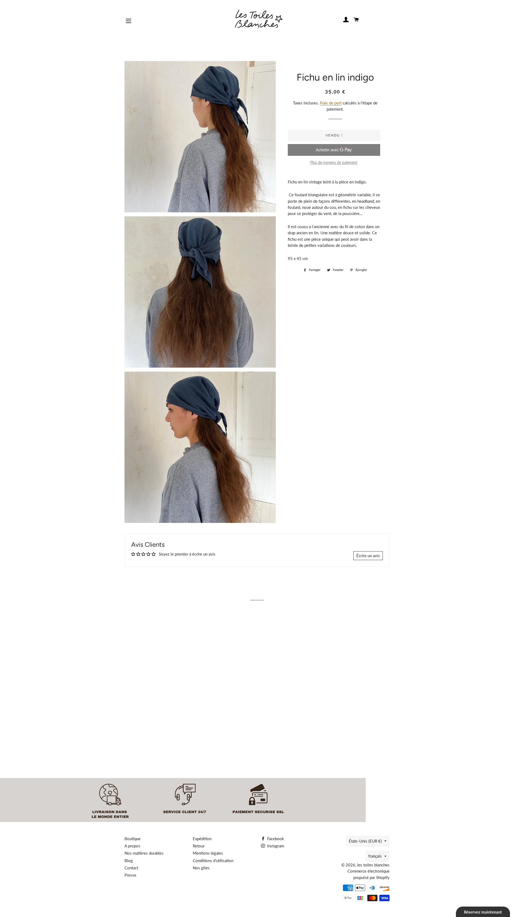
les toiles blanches (373, 864)
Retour (199, 845)
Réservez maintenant (483, 912)
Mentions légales (208, 853)
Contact (131, 867)
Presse (130, 875)
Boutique (132, 838)
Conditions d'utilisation (213, 860)
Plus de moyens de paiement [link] (333, 162)
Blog (128, 860)
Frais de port (331, 102)
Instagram (275, 845)
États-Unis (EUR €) (365, 841)
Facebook (275, 838)
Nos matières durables (144, 853)
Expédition (202, 838)
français (375, 856)
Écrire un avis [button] (368, 555)
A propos (132, 845)
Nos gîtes (201, 867)
